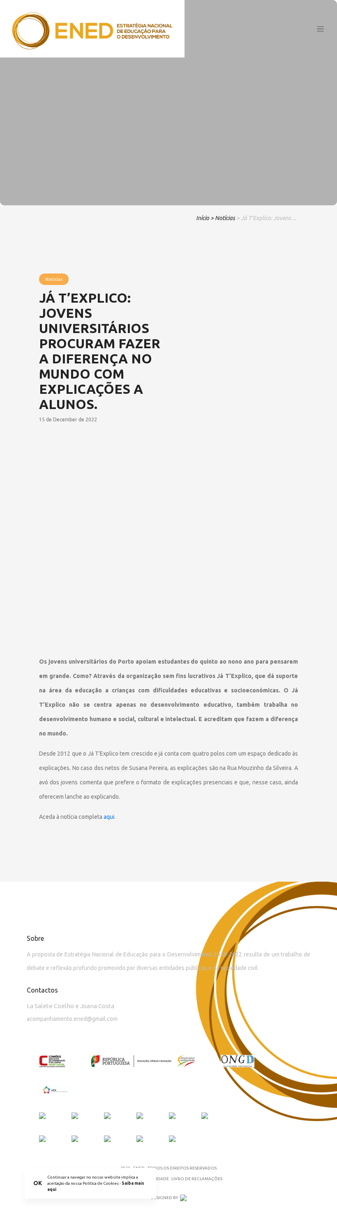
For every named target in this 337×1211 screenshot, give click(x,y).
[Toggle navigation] (320, 29)
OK (37, 1183)
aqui (109, 816)
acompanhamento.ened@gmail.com (72, 1019)
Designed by (164, 1197)
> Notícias (222, 218)
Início (202, 218)
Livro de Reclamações (196, 1179)
